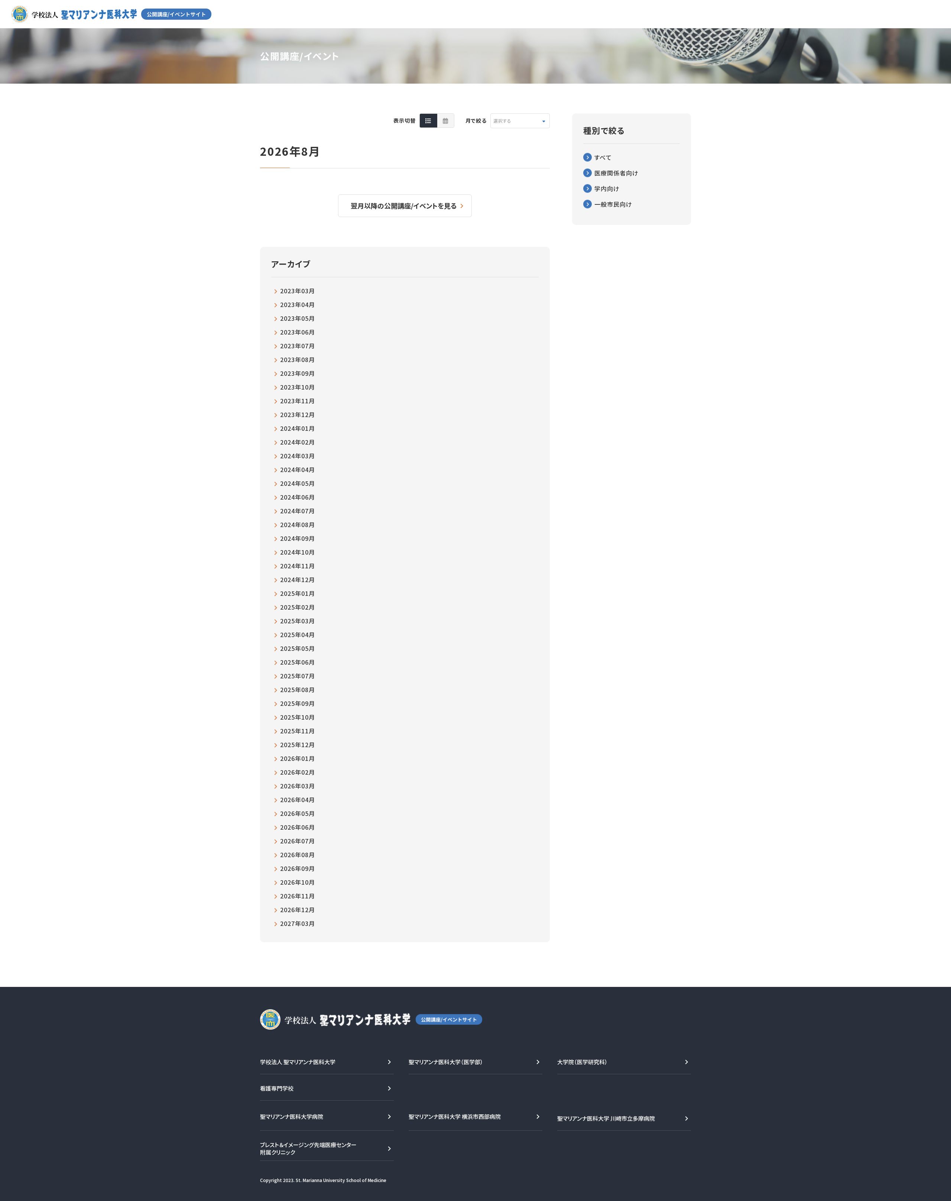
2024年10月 (297, 552)
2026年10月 (297, 882)
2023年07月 (297, 345)
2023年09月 (297, 373)
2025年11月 (297, 730)
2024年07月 (297, 510)
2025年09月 (297, 703)
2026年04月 (297, 799)
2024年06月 (297, 497)
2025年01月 (297, 593)
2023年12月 (297, 414)
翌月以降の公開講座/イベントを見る (404, 205)
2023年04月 (297, 304)
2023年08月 (297, 359)
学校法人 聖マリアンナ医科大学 (297, 1062)
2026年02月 (297, 772)
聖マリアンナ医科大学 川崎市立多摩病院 (606, 1118)
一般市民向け (613, 204)
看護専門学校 (276, 1088)
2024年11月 (297, 565)
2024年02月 (297, 442)
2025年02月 (297, 607)
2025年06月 (297, 662)
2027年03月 (297, 923)
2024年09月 (297, 538)
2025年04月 (297, 634)
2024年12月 (297, 579)
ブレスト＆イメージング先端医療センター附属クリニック (308, 1148)
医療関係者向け (616, 172)
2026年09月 (297, 868)
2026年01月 (297, 758)
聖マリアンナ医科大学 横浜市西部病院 (455, 1116)
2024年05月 (297, 483)
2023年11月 (297, 400)
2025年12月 (297, 744)
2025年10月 (297, 717)
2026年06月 (297, 827)
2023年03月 (297, 290)
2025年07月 (297, 675)
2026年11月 (297, 895)
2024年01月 (297, 428)
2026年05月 (297, 813)
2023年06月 (297, 331)
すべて (603, 157)
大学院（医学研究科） (582, 1062)
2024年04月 (297, 469)
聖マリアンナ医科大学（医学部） (446, 1062)
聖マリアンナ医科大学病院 (291, 1116)
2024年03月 (297, 455)
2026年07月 (297, 840)
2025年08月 (297, 689)
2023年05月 (297, 318)
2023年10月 (297, 386)
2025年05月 (297, 648)
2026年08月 (297, 854)
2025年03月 (297, 620)
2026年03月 (297, 785)
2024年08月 (297, 524)
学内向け (607, 188)
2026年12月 (297, 909)
